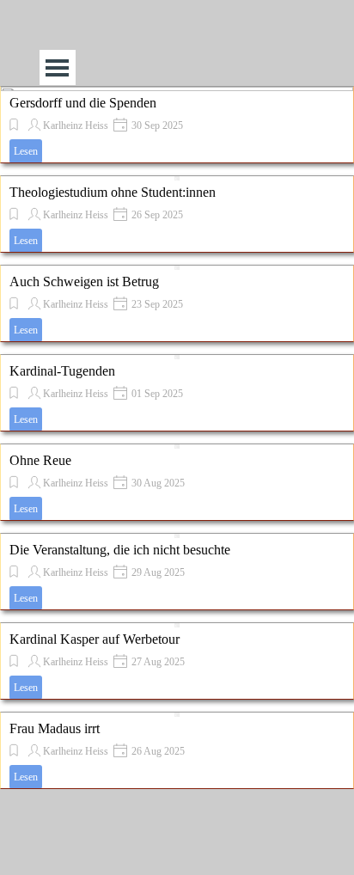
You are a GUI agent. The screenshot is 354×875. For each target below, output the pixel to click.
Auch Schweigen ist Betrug (84, 281)
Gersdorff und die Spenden (82, 102)
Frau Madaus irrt (54, 728)
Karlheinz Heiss (75, 125)
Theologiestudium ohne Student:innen (112, 192)
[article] (177, 124)
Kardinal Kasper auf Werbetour (94, 639)
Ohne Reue (40, 460)
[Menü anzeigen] (57, 67)
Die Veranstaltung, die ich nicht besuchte (119, 549)
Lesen (26, 151)
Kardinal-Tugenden (62, 371)
